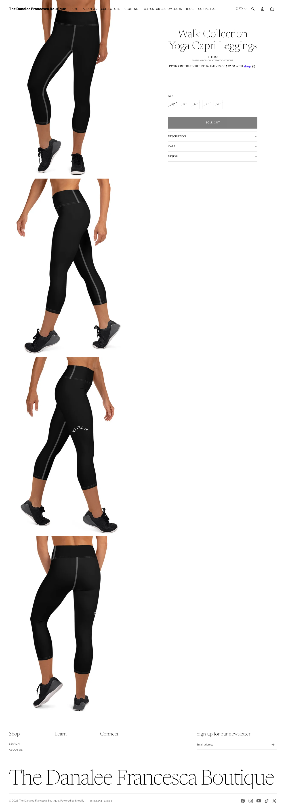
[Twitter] (274, 801)
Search (14, 744)
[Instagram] (250, 801)
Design (173, 156)
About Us (16, 750)
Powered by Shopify (72, 800)
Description (177, 136)
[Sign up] (273, 745)
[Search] (253, 9)
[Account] (262, 9)
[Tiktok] (266, 801)
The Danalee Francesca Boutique (39, 800)
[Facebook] (243, 801)
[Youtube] (258, 801)
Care (171, 146)
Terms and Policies (101, 801)
